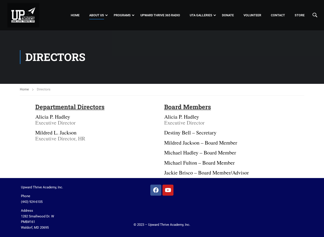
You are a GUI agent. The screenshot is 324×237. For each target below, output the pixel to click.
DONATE (228, 15)
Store (300, 15)
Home (75, 15)
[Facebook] (155, 190)
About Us (96, 15)
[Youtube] (167, 190)
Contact (278, 15)
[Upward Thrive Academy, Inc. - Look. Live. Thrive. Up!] (23, 15)
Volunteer (252, 15)
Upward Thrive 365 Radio (160, 15)
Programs (122, 15)
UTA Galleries (201, 15)
